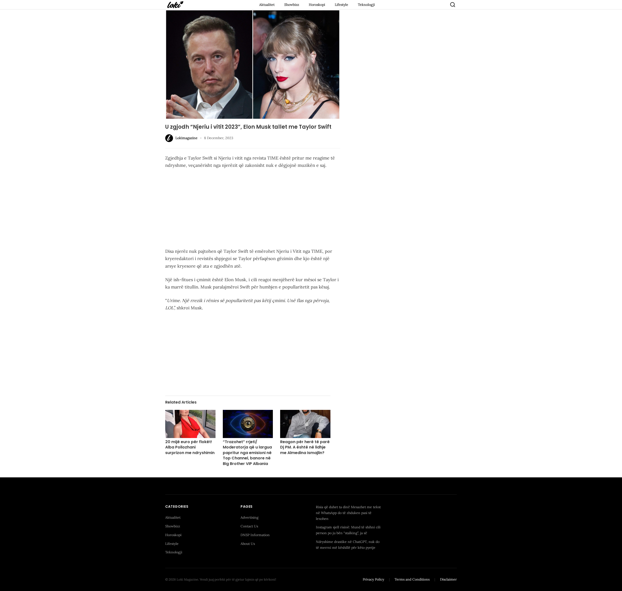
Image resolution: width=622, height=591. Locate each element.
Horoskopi (317, 4)
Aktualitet (267, 4)
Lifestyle (341, 4)
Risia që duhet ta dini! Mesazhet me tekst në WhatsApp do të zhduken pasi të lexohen (348, 513)
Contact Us (249, 526)
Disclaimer (448, 579)
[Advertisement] (252, 209)
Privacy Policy (373, 579)
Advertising (250, 517)
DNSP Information (255, 535)
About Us (248, 543)
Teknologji (366, 4)
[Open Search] (453, 4)
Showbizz (291, 4)
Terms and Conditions (412, 579)
